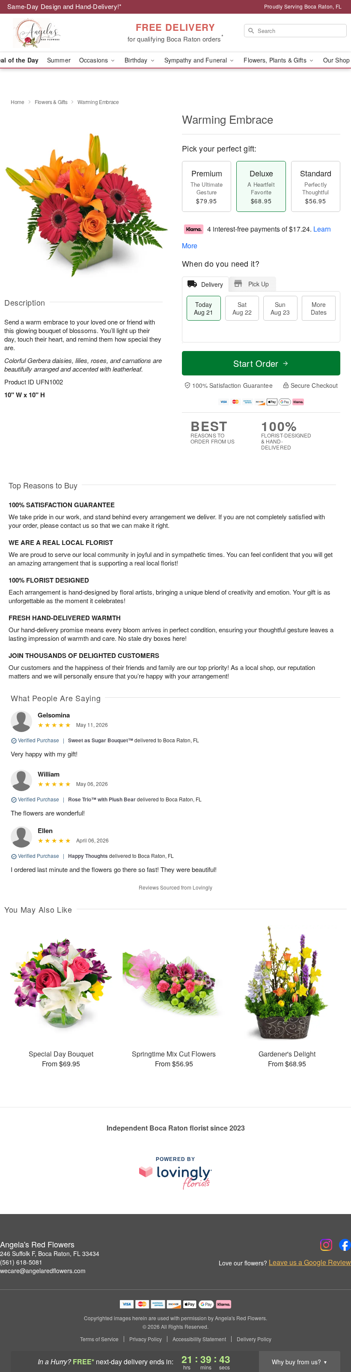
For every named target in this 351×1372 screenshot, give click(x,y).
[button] (328, 1335)
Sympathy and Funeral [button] (196, 60)
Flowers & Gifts (51, 101)
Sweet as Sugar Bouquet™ (100, 740)
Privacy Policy (145, 1339)
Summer (59, 60)
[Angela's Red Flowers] (60, 33)
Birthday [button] (137, 60)
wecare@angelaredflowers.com (43, 1270)
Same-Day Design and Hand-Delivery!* (64, 6)
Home (17, 101)
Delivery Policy (254, 1339)
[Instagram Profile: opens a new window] (326, 1245)
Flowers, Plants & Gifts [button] (276, 60)
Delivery (212, 284)
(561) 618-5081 (21, 1262)
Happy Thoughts (88, 856)
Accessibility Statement (199, 1339)
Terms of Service (99, 1339)
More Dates (319, 308)
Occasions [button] (94, 60)
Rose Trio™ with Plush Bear (102, 799)
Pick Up (258, 284)
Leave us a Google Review (310, 1262)
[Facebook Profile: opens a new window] (345, 1245)
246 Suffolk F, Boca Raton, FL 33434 (49, 1253)
